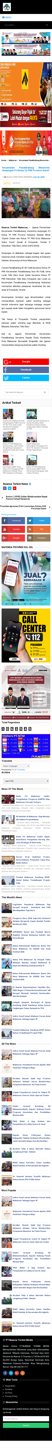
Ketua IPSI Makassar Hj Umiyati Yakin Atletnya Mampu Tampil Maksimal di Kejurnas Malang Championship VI (31, 963)
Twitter (26, 377)
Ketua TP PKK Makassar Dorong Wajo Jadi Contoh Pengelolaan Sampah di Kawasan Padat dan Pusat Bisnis (13, 448)
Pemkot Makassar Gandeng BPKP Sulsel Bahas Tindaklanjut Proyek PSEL (33, 880)
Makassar (13, 160)
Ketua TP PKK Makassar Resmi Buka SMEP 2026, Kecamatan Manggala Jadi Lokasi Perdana (37, 470)
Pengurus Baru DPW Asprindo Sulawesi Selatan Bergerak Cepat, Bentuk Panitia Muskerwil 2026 (31, 921)
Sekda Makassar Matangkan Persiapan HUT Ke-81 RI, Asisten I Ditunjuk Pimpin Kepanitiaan (37, 447)
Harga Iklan (10, 1386)
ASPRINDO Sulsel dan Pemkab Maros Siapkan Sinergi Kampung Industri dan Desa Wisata (31, 935)
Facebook (26, 369)
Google (26, 361)
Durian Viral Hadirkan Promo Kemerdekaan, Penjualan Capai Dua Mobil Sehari (33, 860)
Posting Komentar (9, 514)
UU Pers (8, 1393)
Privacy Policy (11, 1396)
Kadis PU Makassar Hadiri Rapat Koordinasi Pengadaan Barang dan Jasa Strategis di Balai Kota (33, 840)
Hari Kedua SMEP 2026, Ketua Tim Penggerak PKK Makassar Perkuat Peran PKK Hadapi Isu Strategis (13, 470)
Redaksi (8, 1389)
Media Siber (42, 1437)
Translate (21, 770)
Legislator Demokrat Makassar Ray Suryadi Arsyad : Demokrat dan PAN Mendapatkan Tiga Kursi (31, 907)
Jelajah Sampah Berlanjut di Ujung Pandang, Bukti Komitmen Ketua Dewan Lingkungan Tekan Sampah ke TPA (38, 425)
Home (3, 160)
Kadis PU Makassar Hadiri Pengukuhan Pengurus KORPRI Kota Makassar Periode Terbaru (33, 799)
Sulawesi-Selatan (23, 1434)
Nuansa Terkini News (15, 483)
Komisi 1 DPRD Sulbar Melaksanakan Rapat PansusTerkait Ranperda (26, 497)
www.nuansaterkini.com (15, 1437)
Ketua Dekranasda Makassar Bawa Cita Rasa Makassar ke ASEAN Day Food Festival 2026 (31, 949)
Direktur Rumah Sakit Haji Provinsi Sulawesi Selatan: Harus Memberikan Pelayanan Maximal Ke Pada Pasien (31, 1081)
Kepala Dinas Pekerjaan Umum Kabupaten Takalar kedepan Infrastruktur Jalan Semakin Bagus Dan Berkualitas (31, 1138)
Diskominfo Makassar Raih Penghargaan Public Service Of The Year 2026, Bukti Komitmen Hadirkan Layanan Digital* (14, 425)
